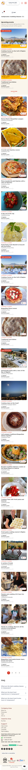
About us (3, 710)
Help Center (4, 726)
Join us (3, 715)
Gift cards (3, 727)
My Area (3, 721)
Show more (14, 91)
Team (2, 714)
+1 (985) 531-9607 (7, 739)
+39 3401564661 (7, 737)
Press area (4, 712)
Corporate (3, 729)
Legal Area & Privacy (14, 767)
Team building (5, 731)
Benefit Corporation (22, 765)
